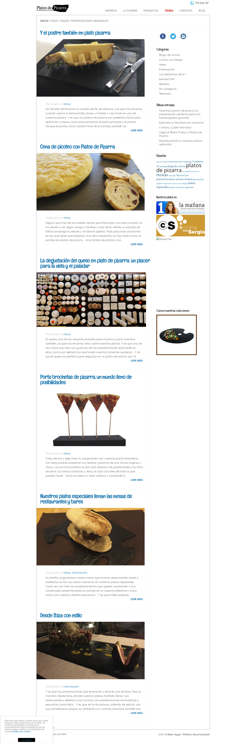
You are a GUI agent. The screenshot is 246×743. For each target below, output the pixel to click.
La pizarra (130, 10)
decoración (197, 179)
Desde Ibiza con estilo (61, 615)
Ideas (66, 104)
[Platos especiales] (176, 335)
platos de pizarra (179, 167)
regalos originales (164, 183)
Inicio (44, 20)
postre (159, 161)
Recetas (164, 84)
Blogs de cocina (169, 55)
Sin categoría (167, 89)
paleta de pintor (176, 187)
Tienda (169, 10)
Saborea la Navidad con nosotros (181, 122)
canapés (172, 175)
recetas (162, 175)
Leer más (137, 130)
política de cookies (22, 731)
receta (188, 179)
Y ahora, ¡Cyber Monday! (175, 127)
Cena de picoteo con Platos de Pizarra (77, 146)
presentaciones (165, 179)
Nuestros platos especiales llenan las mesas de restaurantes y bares (86, 499)
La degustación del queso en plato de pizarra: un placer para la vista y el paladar (95, 263)
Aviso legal (174, 734)
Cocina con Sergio (170, 60)
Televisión (165, 93)
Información (79, 572)
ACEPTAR (26, 740)
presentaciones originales (180, 161)
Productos (151, 10)
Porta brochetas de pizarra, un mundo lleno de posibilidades (86, 379)
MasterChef (166, 79)
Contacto (186, 10)
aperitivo (189, 187)
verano (179, 179)
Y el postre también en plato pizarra (75, 32)
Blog (202, 10)
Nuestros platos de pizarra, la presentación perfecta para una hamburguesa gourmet (179, 114)
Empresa (111, 10)
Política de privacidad (196, 734)
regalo (165, 161)
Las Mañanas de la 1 (172, 74)
